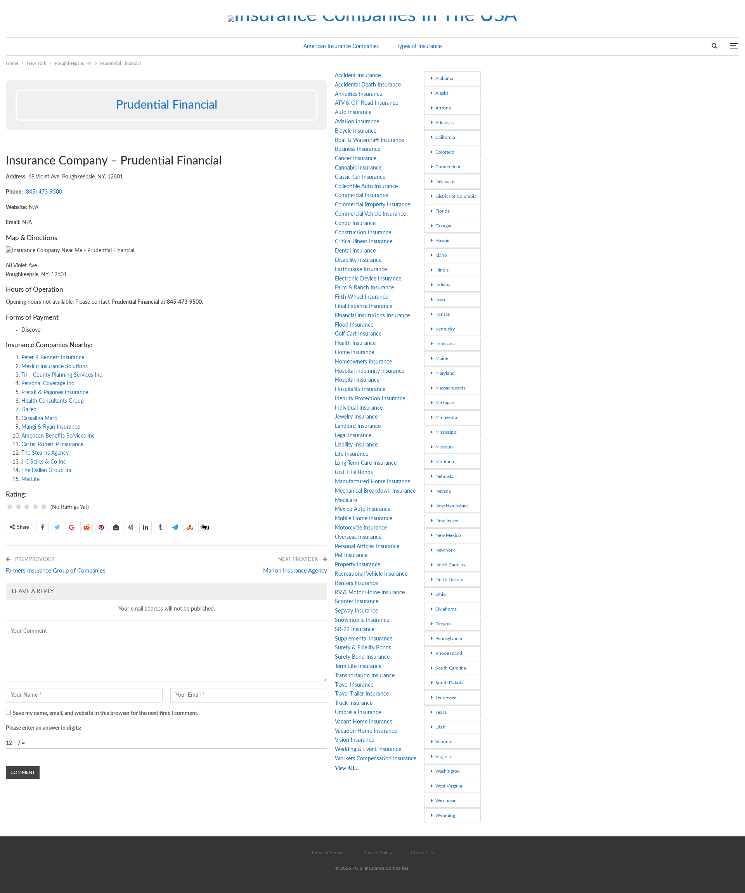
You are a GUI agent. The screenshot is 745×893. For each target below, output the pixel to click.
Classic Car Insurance (360, 177)
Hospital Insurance (357, 380)
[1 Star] (10, 507)
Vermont (444, 741)
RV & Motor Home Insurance (370, 592)
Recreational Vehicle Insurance (371, 574)
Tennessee (445, 697)
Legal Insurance (353, 435)
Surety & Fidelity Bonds (363, 648)
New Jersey (446, 520)
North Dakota (449, 579)
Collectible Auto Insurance (366, 186)
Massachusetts (450, 388)
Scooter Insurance (356, 601)
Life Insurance (351, 454)
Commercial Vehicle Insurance (370, 214)
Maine (441, 358)
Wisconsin (446, 800)
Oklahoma (446, 609)
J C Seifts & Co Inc (43, 462)
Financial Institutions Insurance (372, 315)
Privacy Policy (378, 852)
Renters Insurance (356, 583)
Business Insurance (357, 149)
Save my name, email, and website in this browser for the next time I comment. (105, 713)
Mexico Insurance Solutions (54, 366)
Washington (447, 771)
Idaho (441, 255)
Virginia (443, 756)
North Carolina (450, 564)
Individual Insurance (359, 408)
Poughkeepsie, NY (8, 72)
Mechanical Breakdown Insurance (375, 491)
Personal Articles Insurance (367, 546)
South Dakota (449, 682)
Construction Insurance (363, 232)
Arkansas (444, 122)
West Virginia (448, 786)
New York (445, 550)
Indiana (442, 284)
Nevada (443, 491)
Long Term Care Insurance (366, 463)
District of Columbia (455, 196)
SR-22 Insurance (354, 629)
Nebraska (444, 476)
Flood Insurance (354, 325)
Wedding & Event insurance (368, 749)
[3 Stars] (27, 507)
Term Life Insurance (358, 666)
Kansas (442, 314)
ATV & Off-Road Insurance (366, 103)
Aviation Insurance (357, 122)
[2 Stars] (18, 507)
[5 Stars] (44, 507)
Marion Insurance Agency (295, 571)
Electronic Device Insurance (368, 279)
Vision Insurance (354, 740)
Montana (444, 461)
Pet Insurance (351, 555)
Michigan (444, 402)
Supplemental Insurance (363, 639)
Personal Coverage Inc (47, 383)
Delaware (444, 181)
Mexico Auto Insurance (362, 509)
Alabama (444, 78)
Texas (441, 712)
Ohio (440, 594)
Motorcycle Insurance (361, 528)
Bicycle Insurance (355, 131)
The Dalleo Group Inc (47, 470)
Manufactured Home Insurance (372, 482)
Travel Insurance (354, 685)
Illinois (442, 270)
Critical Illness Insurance (363, 241)
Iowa (440, 299)
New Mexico (448, 535)
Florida (442, 211)
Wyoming (445, 815)
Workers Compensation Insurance (375, 758)
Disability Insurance (358, 260)
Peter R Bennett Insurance (52, 357)
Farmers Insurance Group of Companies (56, 571)
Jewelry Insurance (356, 417)
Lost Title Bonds (354, 472)
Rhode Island (448, 653)
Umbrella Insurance (358, 712)
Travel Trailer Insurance (362, 694)
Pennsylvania (448, 638)
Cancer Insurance (355, 158)
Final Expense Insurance (363, 306)
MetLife (30, 479)
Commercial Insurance (361, 195)
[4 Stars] (35, 507)
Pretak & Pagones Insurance (54, 392)
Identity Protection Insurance (370, 399)
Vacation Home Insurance (366, 731)
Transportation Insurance (365, 675)
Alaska (442, 93)
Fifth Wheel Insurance (361, 297)
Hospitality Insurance (360, 389)
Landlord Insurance (358, 426)
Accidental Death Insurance (368, 85)
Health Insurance (355, 343)
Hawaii (442, 240)
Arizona (443, 108)
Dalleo (28, 409)
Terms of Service (328, 852)
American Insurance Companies (341, 46)
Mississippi (446, 432)
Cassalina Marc (39, 418)
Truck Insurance (353, 703)
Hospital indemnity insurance (369, 371)
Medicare (346, 500)
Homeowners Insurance (363, 362)
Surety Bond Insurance (362, 657)
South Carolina (450, 668)
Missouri (444, 447)
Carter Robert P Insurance (52, 444)
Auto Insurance (353, 112)
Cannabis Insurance (358, 168)
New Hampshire (451, 506)
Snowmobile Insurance (362, 620)
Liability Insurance (356, 445)
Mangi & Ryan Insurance (50, 427)
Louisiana (445, 343)
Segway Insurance (356, 611)
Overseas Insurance (358, 537)
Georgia (443, 225)
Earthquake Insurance (361, 269)
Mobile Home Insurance (363, 518)
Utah (440, 727)
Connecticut (448, 166)
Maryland (445, 373)
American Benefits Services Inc (58, 436)
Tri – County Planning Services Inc (61, 375)
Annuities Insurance (358, 94)
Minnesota (446, 417)
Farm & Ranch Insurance (364, 288)
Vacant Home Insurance (363, 722)
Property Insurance (357, 565)
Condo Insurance (355, 223)
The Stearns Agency (45, 453)
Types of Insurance (419, 46)
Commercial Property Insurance (372, 205)
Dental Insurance (355, 251)
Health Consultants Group (52, 401)
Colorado (444, 152)
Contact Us (422, 852)
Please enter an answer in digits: (43, 728)
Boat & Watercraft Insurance (369, 140)
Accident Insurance (358, 75)
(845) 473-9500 (43, 192)
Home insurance (354, 352)
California (445, 137)
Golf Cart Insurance (358, 334)
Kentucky (445, 329)
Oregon (443, 623)
